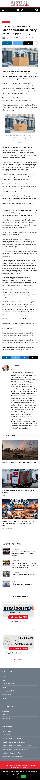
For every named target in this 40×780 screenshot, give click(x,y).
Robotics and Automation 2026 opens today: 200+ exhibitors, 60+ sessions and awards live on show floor (25, 565)
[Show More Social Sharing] (36, 43)
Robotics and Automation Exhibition (14, 742)
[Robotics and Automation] (20, 3)
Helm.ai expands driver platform (22, 584)
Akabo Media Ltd (15, 765)
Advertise (5, 711)
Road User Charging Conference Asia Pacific (16, 745)
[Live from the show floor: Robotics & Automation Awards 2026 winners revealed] (6, 551)
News (4, 676)
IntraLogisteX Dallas (18, 621)
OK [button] (23, 777)
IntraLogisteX (7, 735)
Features (5, 680)
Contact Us (6, 718)
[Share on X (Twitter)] (18, 43)
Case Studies (6, 694)
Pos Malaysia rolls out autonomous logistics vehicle (18, 492)
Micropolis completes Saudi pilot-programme (19, 462)
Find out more (18, 628)
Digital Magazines (8, 683)
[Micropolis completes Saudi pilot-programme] (20, 450)
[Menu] (3, 10)
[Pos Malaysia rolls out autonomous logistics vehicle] (20, 478)
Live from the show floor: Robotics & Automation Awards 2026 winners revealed (23, 554)
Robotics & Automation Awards (12, 738)
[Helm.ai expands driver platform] (6, 584)
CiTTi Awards (6, 731)
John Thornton (13, 38)
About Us (5, 714)
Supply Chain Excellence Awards (18, 653)
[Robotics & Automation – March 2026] (6, 574)
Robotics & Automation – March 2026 (24, 575)
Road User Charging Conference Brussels (15, 749)
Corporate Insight (8, 691)
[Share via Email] (28, 43)
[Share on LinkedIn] (7, 43)
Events (4, 698)
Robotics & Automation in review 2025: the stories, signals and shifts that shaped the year (18, 523)
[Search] (36, 10)
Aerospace (6, 22)
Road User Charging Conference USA (14, 753)
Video (4, 687)
